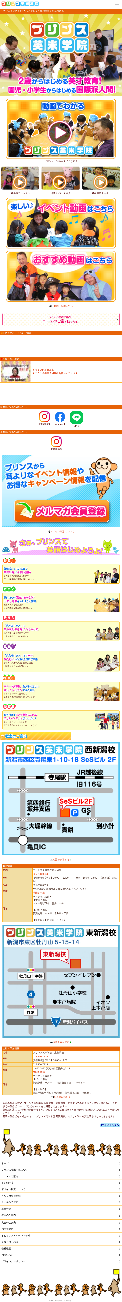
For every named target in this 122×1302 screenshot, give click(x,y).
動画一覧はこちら (62, 306)
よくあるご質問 (9, 1202)
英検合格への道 (9, 1242)
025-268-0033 (40, 874)
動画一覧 (6, 1208)
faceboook (59, 424)
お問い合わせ (8, 1255)
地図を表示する (61, 859)
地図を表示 (39, 892)
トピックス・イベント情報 (15, 1235)
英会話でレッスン (20, 193)
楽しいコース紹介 (61, 193)
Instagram (44, 424)
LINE (80, 426)
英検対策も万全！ (101, 193)
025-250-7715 (40, 1056)
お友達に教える (62, 1096)
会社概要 (6, 1248)
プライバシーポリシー (13, 1261)
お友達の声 (7, 1229)
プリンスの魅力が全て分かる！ (61, 161)
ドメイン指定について (62, 531)
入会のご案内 (8, 1222)
